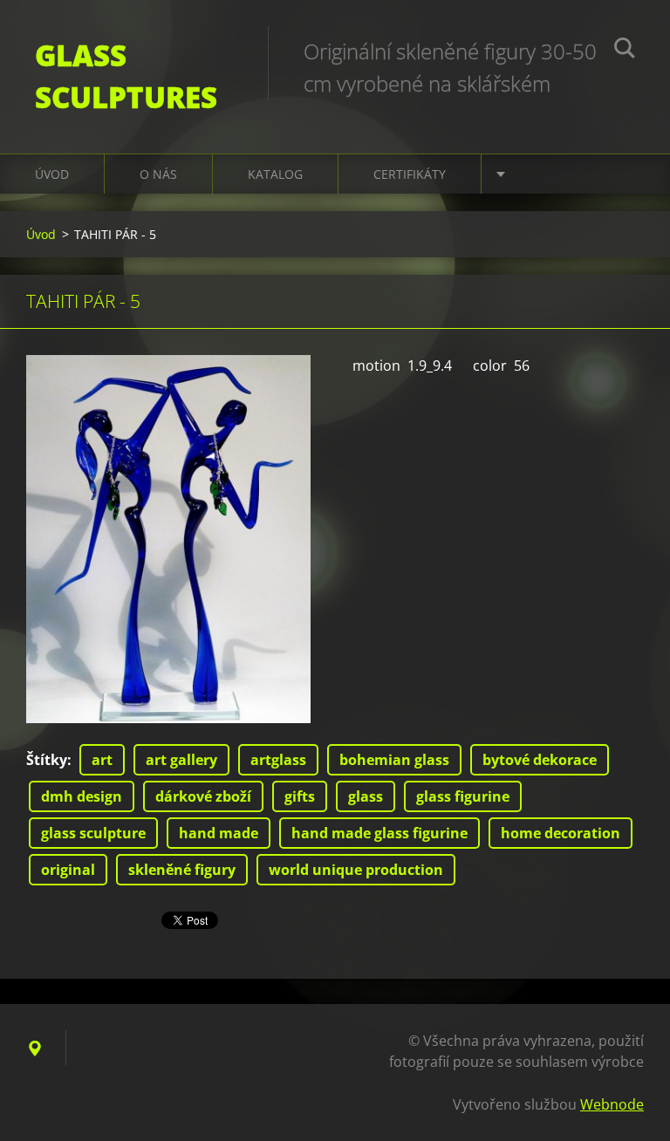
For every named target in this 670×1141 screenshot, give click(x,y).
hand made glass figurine (379, 833)
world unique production (356, 869)
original (68, 869)
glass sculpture (93, 833)
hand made (218, 833)
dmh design (81, 796)
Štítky (46, 759)
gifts (299, 796)
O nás (158, 174)
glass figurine (462, 796)
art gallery (181, 759)
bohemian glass (394, 759)
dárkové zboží (203, 796)
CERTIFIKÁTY (409, 174)
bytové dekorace (539, 759)
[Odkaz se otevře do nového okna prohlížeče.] (168, 539)
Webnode (612, 1104)
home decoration (560, 833)
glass (365, 796)
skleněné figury (182, 869)
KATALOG (275, 174)
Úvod (52, 174)
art (102, 759)
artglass (278, 759)
